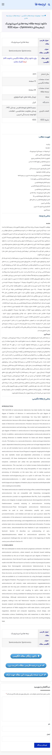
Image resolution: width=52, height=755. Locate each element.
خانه (43, 16)
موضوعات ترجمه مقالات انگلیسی (31, 16)
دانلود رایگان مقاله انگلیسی (24, 656)
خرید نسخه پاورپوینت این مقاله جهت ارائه (24, 674)
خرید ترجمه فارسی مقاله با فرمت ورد (24, 665)
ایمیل (48, 734)
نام (49, 724)
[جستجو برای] (49, 5)
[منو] (3, 5)
